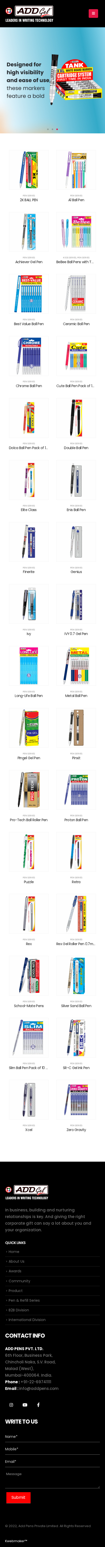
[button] (48, 129)
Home (14, 1251)
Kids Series (69, 257)
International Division (27, 1319)
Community (19, 1281)
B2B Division (19, 1310)
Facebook (38, 1405)
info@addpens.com (39, 1388)
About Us (16, 1261)
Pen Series (29, 195)
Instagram (11, 1405)
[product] (28, 169)
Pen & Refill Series (24, 1300)
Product (16, 1290)
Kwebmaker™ (16, 1541)
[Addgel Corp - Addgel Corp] (29, 13)
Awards (15, 1271)
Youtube (25, 1405)
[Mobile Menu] (93, 13)
